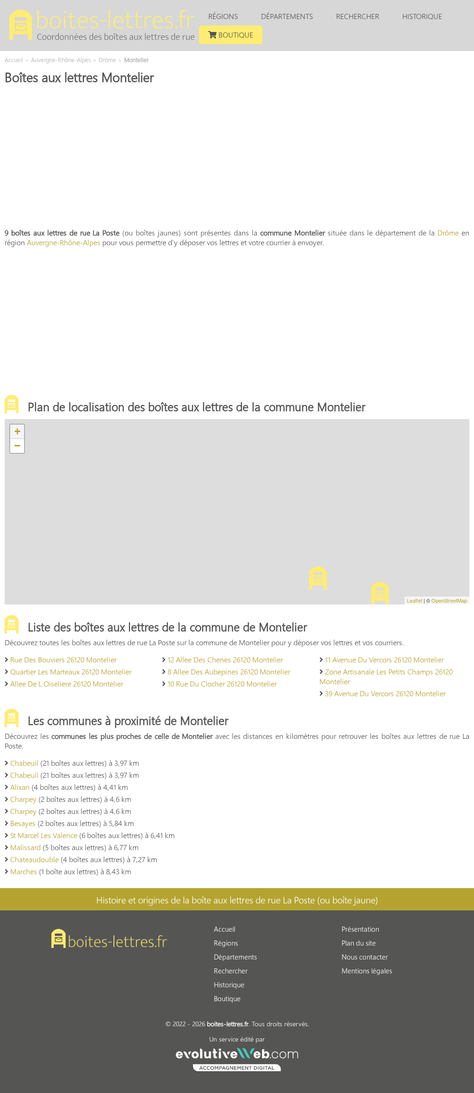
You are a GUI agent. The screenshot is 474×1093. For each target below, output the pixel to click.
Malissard (25, 847)
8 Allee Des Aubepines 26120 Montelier (229, 671)
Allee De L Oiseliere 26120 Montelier (66, 683)
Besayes (23, 823)
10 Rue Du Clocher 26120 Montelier (222, 683)
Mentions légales (367, 970)
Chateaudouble (34, 859)
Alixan (20, 787)
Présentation (360, 929)
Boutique (235, 34)
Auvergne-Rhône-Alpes (63, 242)
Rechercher (357, 16)
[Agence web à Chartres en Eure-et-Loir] (237, 1058)
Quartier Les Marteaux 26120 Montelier (70, 671)
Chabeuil (24, 763)
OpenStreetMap (449, 600)
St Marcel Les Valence (43, 835)
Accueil (224, 929)
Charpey (23, 799)
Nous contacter (365, 956)
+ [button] (17, 431)
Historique (422, 16)
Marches (23, 871)
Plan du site (359, 942)
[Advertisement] (237, 155)
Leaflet (414, 600)
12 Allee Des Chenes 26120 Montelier (225, 659)
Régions (223, 16)
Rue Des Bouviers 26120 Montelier (63, 659)
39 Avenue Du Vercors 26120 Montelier (385, 693)
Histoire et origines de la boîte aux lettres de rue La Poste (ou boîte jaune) (237, 899)
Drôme (448, 232)
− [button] (17, 445)
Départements (287, 16)
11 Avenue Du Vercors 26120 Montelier (384, 659)
